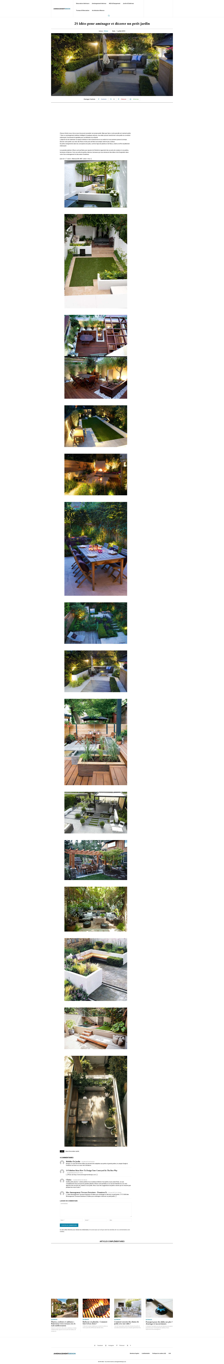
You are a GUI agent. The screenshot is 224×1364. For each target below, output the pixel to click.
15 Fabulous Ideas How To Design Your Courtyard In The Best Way (91, 1170)
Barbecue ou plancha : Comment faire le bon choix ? (95, 1323)
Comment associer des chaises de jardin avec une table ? (126, 1323)
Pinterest (121, 1345)
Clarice (68, 1180)
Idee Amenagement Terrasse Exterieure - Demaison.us (86, 1192)
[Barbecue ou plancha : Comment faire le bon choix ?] (96, 1308)
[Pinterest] (116, 1345)
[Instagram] (105, 1345)
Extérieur (54, 1319)
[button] (108, 15)
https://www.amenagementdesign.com (85, 1174)
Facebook (100, 1345)
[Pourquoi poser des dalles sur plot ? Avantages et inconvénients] (159, 1308)
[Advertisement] (96, 120)
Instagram (111, 1345)
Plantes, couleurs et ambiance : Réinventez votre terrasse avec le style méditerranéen (63, 1324)
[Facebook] (94, 1345)
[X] (127, 1345)
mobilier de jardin (73, 1161)
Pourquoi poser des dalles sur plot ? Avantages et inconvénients (159, 1323)
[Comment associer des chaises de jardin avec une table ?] (127, 1308)
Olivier (106, 31)
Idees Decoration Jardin (72, 1151)
